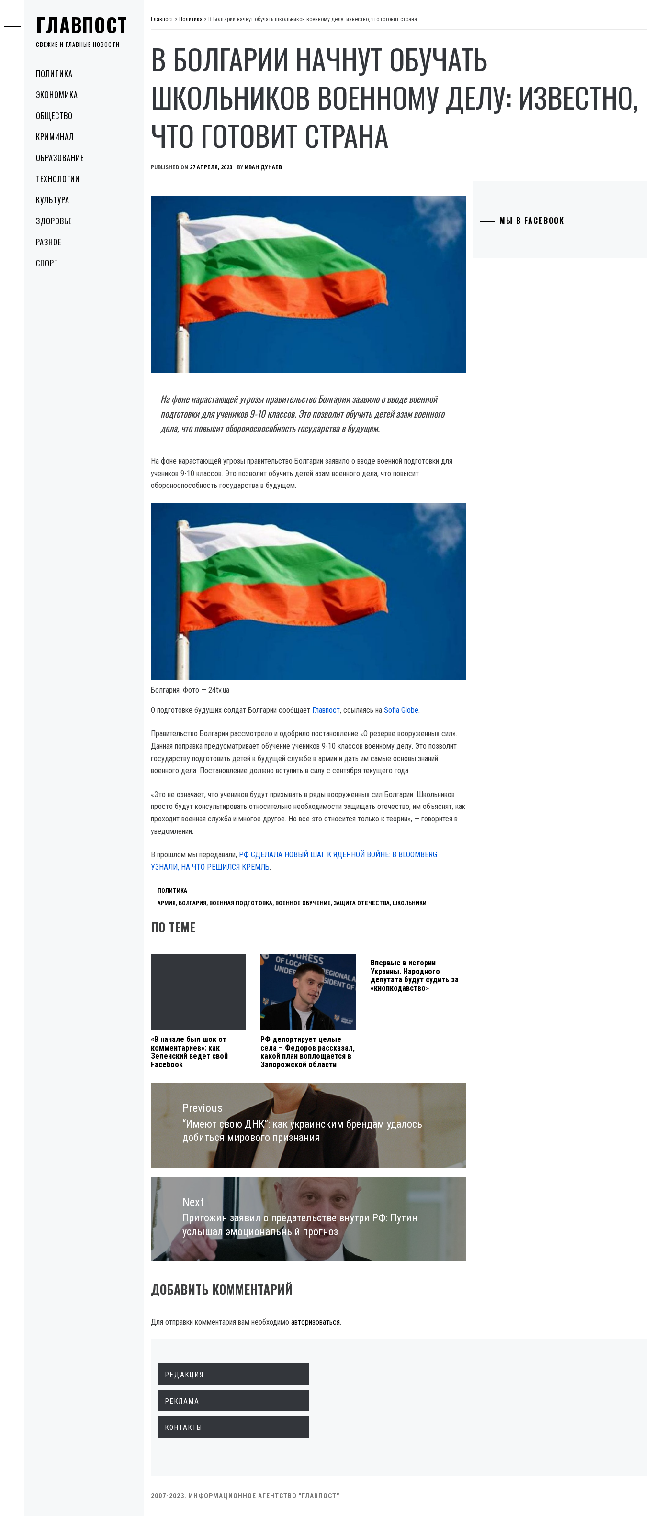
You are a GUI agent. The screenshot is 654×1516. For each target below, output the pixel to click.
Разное (48, 242)
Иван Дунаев (263, 167)
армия (167, 903)
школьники (410, 903)
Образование (60, 158)
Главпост (82, 24)
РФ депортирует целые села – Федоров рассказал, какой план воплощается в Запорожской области (307, 1052)
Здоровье (54, 221)
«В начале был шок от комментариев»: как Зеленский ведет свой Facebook (189, 1052)
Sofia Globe (401, 710)
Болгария (192, 903)
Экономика (57, 94)
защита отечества (362, 903)
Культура (52, 200)
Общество (54, 116)
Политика (54, 73)
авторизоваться (315, 1322)
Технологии (58, 179)
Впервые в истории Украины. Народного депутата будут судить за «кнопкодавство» (415, 975)
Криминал (55, 137)
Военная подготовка (240, 903)
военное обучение (303, 903)
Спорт (47, 263)
